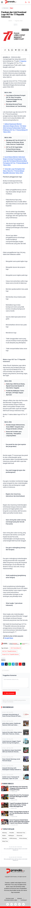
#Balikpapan (11, 835)
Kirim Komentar (10, 693)
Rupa (11, 8)
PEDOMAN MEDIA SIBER (10, 900)
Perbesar (26, 29)
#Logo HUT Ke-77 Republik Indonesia (10, 654)
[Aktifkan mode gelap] (25, 2)
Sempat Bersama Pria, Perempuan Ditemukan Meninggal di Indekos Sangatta (19, 796)
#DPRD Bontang (13, 838)
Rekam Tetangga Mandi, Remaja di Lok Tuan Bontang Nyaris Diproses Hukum (19, 813)
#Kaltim (4, 835)
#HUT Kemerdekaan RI (16, 648)
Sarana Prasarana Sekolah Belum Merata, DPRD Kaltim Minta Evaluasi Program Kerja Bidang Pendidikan (19, 821)
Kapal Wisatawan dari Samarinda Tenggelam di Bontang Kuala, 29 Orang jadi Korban (18, 788)
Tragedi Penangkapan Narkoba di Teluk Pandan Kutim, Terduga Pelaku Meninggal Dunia (18, 805)
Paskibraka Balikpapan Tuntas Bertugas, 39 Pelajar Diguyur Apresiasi (15, 392)
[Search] (29, 2)
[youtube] (19, 904)
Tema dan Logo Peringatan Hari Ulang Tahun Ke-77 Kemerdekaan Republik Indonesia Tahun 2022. (14, 171)
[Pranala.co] (15, 871)
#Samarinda (19, 835)
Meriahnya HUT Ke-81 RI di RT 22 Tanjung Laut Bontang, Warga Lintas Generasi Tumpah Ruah (16, 142)
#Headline (11, 832)
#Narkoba (4, 838)
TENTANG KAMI (10, 898)
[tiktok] (23, 904)
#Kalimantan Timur (21, 832)
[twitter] (11, 904)
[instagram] (15, 904)
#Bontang (4, 832)
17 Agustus (22, 61)
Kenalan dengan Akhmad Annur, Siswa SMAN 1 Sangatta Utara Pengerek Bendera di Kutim (15, 427)
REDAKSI (19, 898)
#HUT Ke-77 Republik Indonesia (9, 651)
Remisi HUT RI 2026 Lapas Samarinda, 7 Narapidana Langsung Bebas (14, 433)
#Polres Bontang (23, 838)
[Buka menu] (2, 2)
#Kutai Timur (5, 841)
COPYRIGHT (24, 900)
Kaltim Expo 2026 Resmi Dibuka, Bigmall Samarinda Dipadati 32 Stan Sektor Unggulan (15, 386)
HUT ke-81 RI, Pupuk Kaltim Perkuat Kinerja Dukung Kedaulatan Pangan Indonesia (15, 149)
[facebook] (7, 904)
